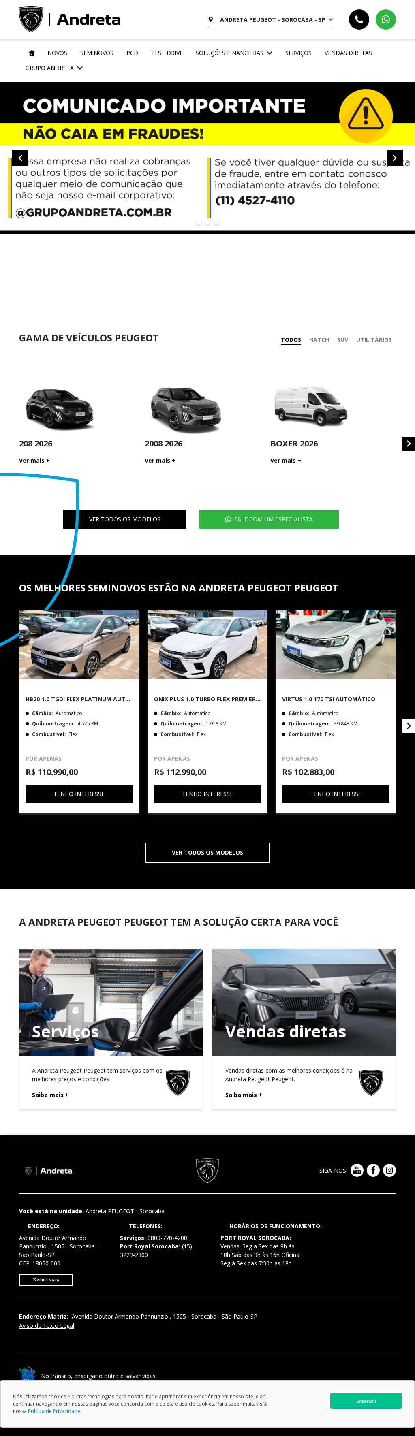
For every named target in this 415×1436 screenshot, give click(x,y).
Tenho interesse (79, 794)
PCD (132, 53)
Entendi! (366, 1401)
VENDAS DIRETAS (348, 53)
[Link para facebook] (373, 1170)
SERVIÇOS (298, 53)
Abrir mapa (47, 1280)
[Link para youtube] (357, 1170)
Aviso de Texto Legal (46, 1325)
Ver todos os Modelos (124, 519)
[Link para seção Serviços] (111, 1029)
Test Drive (167, 53)
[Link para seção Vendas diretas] (304, 1029)
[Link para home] (30, 53)
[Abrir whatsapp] (386, 19)
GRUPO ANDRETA (50, 68)
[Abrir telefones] (359, 19)
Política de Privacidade (54, 1411)
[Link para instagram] (389, 1170)
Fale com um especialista (273, 519)
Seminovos (96, 53)
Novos (57, 53)
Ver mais (34, 460)
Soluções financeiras (229, 53)
